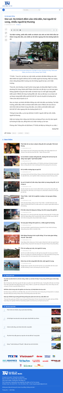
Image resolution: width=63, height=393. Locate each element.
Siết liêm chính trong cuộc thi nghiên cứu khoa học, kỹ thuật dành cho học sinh (25, 289)
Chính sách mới (10, 275)
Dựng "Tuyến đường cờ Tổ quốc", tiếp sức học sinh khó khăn (22, 344)
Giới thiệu (12, 389)
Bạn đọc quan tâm (11, 306)
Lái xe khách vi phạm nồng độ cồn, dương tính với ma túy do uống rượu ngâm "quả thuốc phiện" (39, 157)
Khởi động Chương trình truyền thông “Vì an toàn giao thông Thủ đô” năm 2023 (39, 236)
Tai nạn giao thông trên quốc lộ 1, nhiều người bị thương (38, 223)
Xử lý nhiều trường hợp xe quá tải (31, 169)
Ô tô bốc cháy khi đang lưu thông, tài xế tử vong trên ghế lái (39, 210)
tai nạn (27, 133)
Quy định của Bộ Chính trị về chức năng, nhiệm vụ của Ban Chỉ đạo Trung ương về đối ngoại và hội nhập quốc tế (31, 279)
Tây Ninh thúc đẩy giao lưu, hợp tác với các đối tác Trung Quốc (23, 335)
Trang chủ (5, 389)
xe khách (20, 133)
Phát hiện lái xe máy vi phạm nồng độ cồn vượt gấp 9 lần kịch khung (39, 145)
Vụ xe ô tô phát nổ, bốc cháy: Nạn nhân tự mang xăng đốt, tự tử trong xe (40, 183)
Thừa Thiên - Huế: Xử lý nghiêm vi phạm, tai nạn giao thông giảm (38, 197)
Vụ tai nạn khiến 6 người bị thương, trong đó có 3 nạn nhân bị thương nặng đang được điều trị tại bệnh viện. (39, 228)
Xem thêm (8, 139)
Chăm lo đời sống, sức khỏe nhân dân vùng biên (19, 327)
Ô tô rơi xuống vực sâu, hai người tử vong (33, 248)
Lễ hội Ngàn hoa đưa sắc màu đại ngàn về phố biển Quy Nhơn (23, 318)
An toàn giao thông (10, 16)
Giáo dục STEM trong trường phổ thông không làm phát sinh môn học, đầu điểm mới (26, 296)
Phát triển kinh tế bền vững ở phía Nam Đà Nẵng (19, 310)
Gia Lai (19, 24)
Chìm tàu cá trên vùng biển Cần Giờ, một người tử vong (37, 261)
